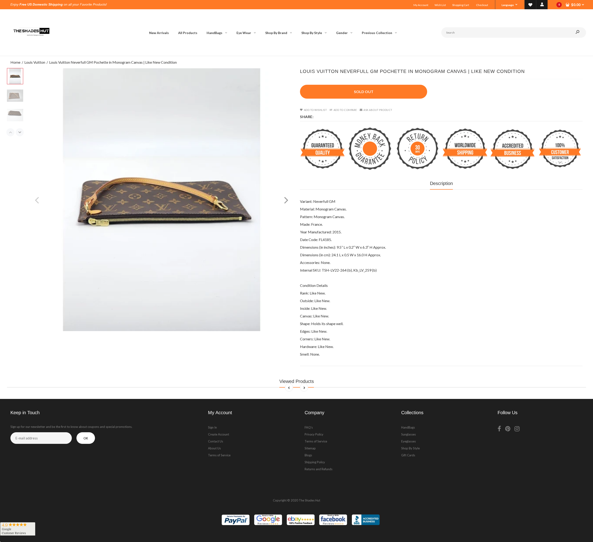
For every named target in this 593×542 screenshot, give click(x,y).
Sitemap (310, 448)
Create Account (218, 434)
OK (85, 438)
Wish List (440, 5)
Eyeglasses (408, 441)
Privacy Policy (314, 434)
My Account (420, 5)
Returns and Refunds (318, 469)
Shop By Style (410, 448)
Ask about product (377, 109)
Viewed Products (296, 381)
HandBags (408, 427)
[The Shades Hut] (31, 51)
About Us (214, 448)
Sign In (212, 427)
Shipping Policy (315, 462)
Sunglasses (408, 434)
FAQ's (309, 427)
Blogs (308, 455)
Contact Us (215, 441)
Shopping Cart (460, 5)
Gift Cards (408, 455)
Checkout (482, 5)
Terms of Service (219, 455)
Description (441, 183)
